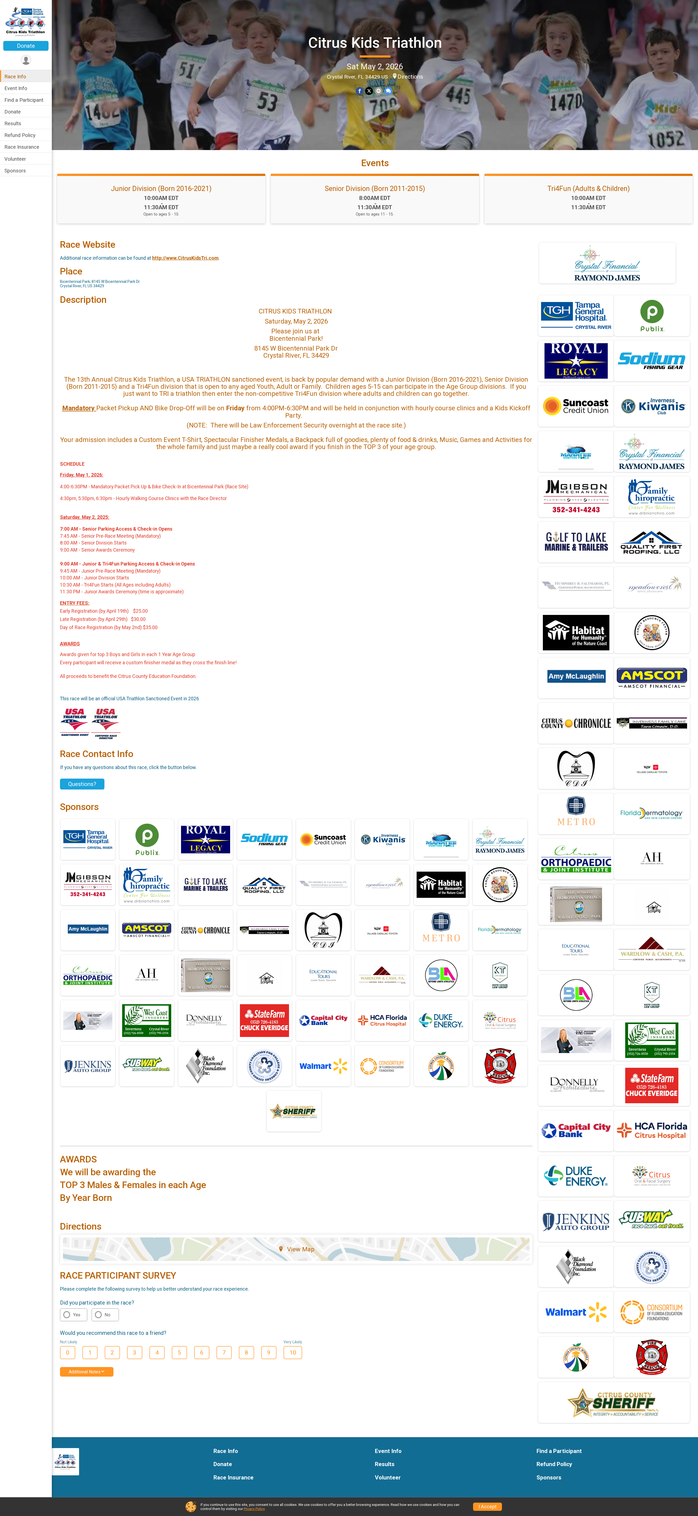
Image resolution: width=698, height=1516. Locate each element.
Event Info (15, 88)
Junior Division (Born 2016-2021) (161, 188)
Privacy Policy (254, 1509)
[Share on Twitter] (369, 91)
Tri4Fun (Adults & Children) (588, 188)
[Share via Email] (379, 91)
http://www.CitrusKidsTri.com (185, 258)
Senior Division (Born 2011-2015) (375, 188)
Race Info (15, 76)
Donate (26, 46)
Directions (410, 76)
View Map (300, 1249)
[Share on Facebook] (359, 91)
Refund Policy (19, 135)
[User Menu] (26, 60)
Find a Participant (23, 100)
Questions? (82, 784)
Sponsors (15, 171)
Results (12, 123)
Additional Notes (85, 1371)
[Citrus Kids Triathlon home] (25, 21)
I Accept (488, 1506)
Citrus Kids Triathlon (375, 42)
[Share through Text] (388, 91)
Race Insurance (21, 147)
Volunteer (15, 159)
